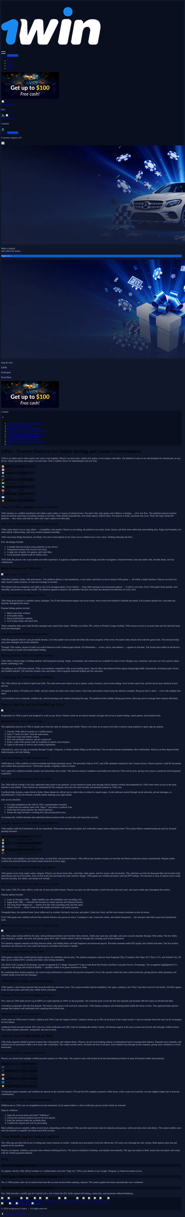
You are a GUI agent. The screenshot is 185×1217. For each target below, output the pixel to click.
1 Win (9, 63)
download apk (14, 1214)
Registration (12, 55)
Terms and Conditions (92, 1201)
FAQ (9, 444)
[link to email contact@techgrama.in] (3, 144)
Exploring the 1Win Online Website (23, 428)
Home (10, 60)
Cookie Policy (44, 1201)
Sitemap (106, 1201)
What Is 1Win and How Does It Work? (24, 423)
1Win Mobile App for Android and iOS (25, 441)
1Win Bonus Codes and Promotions (23, 436)
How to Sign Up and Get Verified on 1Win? (27, 431)
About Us (55, 1201)
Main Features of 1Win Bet (19, 426)
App (9, 68)
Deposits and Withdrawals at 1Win (22, 439)
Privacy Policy (30, 1201)
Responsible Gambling (71, 1201)
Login (4, 55)
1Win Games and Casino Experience (23, 433)
